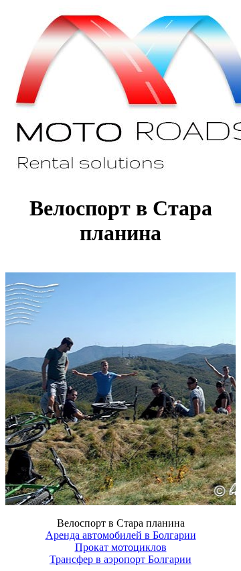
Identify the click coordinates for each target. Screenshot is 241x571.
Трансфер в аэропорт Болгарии (120, 559)
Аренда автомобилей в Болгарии (121, 535)
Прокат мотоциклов (121, 547)
